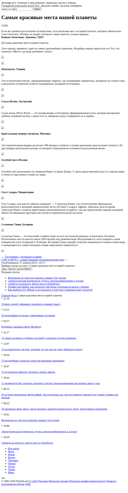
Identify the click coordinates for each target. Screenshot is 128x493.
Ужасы (12, 463)
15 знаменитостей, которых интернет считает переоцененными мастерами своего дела (50, 383)
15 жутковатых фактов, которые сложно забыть (28, 372)
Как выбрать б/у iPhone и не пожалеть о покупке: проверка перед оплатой (50, 289)
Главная (5, 295)
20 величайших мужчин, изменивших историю (28, 315)
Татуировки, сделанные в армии (23, 256)
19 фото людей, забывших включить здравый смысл (30, 304)
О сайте (33, 481)
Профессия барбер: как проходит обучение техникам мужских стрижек (48, 286)
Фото (14, 295)
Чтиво (11, 469)
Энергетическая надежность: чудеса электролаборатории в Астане (46, 280)
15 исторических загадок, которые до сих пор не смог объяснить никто (41, 349)
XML (28, 484)
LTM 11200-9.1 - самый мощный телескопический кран (32, 259)
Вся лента (13, 448)
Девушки (13, 460)
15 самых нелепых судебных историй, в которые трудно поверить (38, 338)
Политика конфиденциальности (87, 481)
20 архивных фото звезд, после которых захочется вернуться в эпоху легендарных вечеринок (54, 409)
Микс (11, 472)
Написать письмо (58, 481)
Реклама (43, 481)
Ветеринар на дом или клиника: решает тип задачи (37, 277)
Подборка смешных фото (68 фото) (21, 326)
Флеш (11, 454)
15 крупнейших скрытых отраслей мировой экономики (32, 360)
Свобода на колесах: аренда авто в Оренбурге (34, 283)
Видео (11, 457)
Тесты (11, 466)
